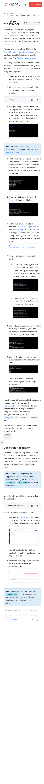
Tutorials (13, 13)
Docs (6, 13)
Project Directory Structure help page (20, 52)
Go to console (35, 5)
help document (12, 152)
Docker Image (18, 230)
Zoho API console (21, 461)
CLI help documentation (26, 58)
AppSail (10, 66)
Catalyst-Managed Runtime (28, 227)
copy (31, 100)
